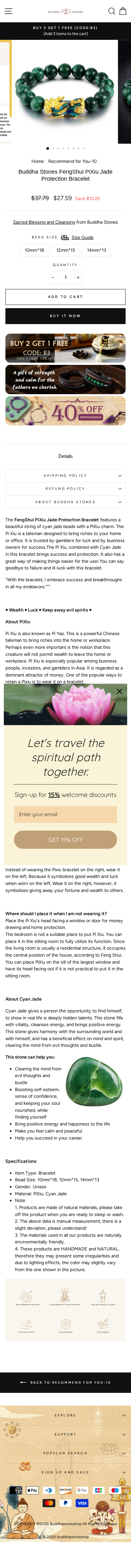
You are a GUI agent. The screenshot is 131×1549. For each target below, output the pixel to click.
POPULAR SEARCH (65, 1453)
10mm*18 (34, 250)
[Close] (119, 691)
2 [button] (53, 149)
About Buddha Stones (65, 502)
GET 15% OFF (65, 839)
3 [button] (58, 149)
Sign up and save (65, 1472)
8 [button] (84, 149)
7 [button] (79, 149)
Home (37, 161)
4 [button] (64, 149)
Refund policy (65, 489)
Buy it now (65, 316)
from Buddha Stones (65, 222)
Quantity (65, 265)
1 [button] (48, 148)
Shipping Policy (66, 476)
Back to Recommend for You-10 (70, 1382)
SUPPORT (65, 1434)
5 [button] (69, 149)
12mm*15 (65, 250)
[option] (65, 31)
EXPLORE (66, 1415)
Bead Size (45, 237)
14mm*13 (96, 250)
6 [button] (74, 149)
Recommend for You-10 (72, 161)
